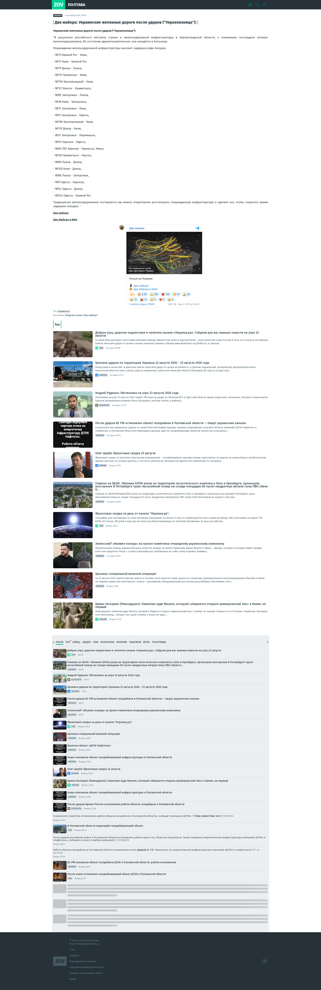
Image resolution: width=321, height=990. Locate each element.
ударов (141, 849)
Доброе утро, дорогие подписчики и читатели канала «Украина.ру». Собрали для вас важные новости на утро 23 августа (177, 334)
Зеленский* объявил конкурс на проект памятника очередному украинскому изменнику (159, 543)
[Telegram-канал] (249, 4)
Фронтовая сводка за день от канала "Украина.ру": (132, 513)
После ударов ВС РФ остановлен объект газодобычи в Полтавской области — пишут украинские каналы (170, 423)
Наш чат (214, 815)
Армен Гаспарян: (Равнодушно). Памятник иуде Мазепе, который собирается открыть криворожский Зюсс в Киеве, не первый (180, 605)
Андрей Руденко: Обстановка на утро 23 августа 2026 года (137, 393)
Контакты (74, 955)
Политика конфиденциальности (86, 967)
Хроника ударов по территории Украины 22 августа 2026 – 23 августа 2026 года (152, 363)
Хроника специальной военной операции (125, 574)
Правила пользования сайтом (85, 973)
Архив (72, 979)
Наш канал (202, 815)
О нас (72, 949)
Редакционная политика (82, 961)
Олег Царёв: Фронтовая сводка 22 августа (125, 453)
